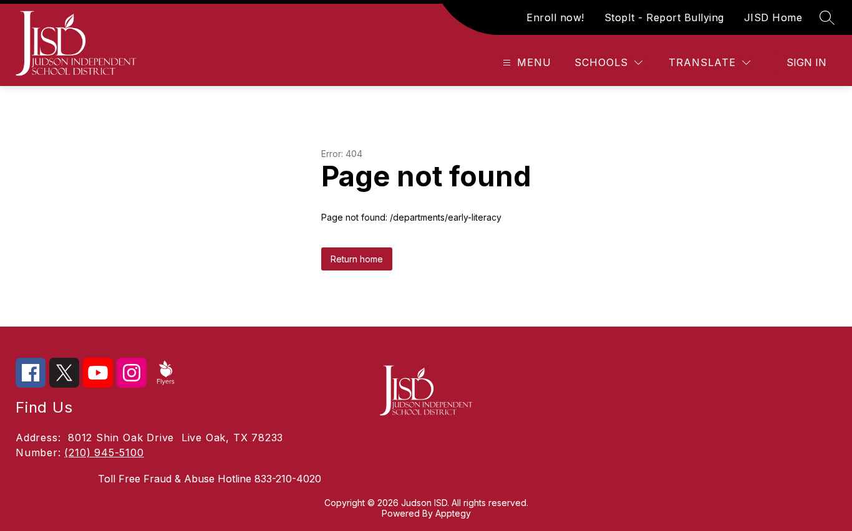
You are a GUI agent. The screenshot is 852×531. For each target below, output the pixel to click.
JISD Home (773, 17)
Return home (357, 259)
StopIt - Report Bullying (664, 17)
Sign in (806, 62)
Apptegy (453, 513)
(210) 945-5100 (103, 452)
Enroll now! (555, 17)
